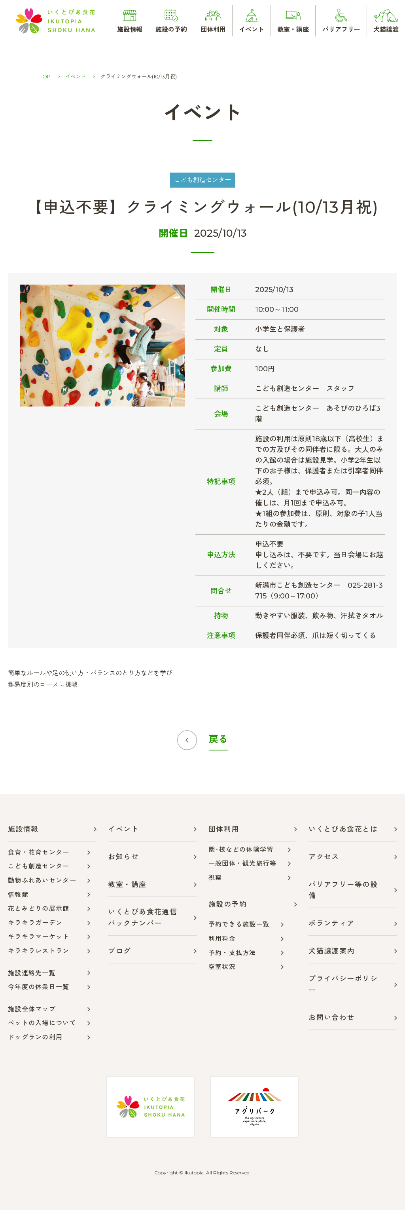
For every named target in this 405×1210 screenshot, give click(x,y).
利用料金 (222, 938)
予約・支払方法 (232, 953)
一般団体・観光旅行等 (242, 863)
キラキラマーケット (39, 936)
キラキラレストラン (39, 951)
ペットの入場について (42, 1023)
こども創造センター (39, 866)
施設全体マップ (32, 1009)
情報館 (18, 894)
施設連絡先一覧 (32, 973)
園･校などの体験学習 (241, 849)
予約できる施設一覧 (239, 924)
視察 (215, 877)
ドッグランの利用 (35, 1037)
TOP (45, 76)
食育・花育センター (39, 852)
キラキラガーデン (35, 923)
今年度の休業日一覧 (39, 987)
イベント (75, 76)
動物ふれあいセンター (42, 880)
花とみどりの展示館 (39, 908)
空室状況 (222, 967)
